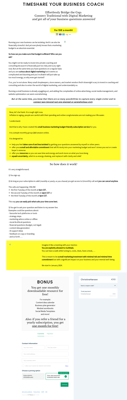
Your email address (29, 354)
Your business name (30, 360)
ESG (46, 391)
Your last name (52, 347)
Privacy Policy (36, 391)
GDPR (42, 391)
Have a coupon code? (87, 285)
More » (66, 365)
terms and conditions (27, 391)
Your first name (28, 347)
